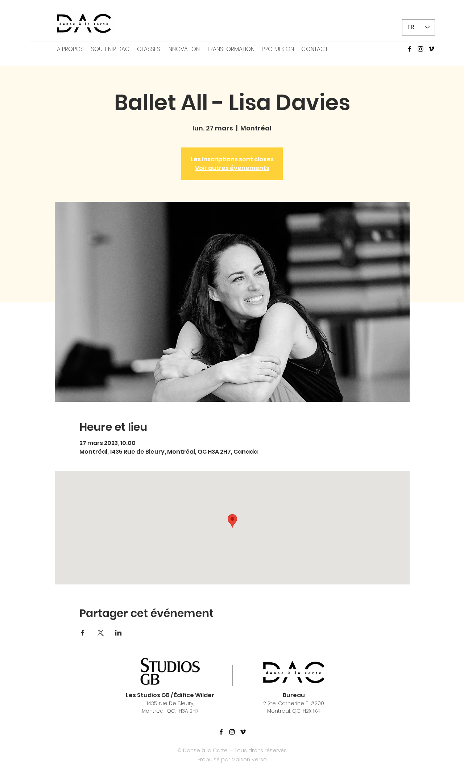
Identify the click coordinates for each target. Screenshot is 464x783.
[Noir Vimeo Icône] (242, 732)
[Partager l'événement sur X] (100, 633)
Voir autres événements (232, 168)
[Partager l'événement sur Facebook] (82, 633)
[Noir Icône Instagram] (232, 732)
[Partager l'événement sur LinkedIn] (118, 633)
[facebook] (409, 49)
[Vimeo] (431, 49)
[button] (70, 49)
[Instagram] (420, 49)
